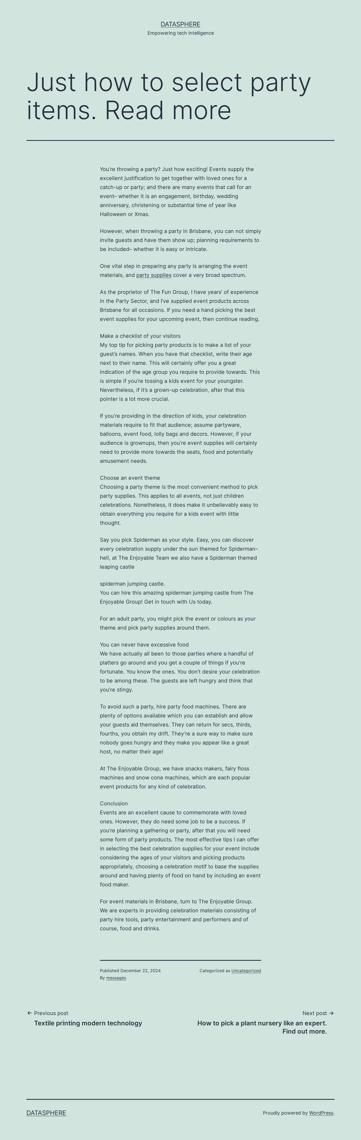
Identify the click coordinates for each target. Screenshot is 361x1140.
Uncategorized (246, 970)
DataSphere (180, 24)
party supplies (154, 275)
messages (116, 977)
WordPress (321, 1113)
